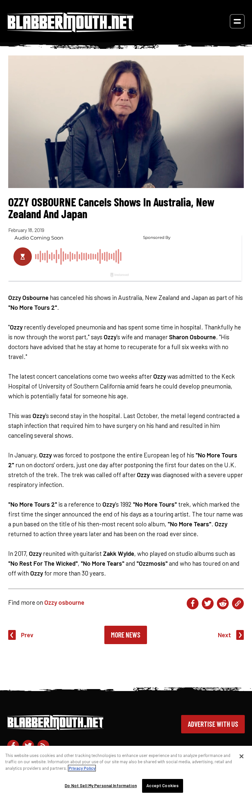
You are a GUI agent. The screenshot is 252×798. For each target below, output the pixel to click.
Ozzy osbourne (64, 602)
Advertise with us (213, 724)
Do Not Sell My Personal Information (101, 785)
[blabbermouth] (70, 30)
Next (224, 635)
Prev (27, 635)
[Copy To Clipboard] (238, 603)
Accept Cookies (162, 785)
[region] (126, 772)
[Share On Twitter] (208, 603)
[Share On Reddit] (223, 603)
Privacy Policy (82, 768)
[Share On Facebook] (193, 603)
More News (125, 634)
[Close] (241, 756)
